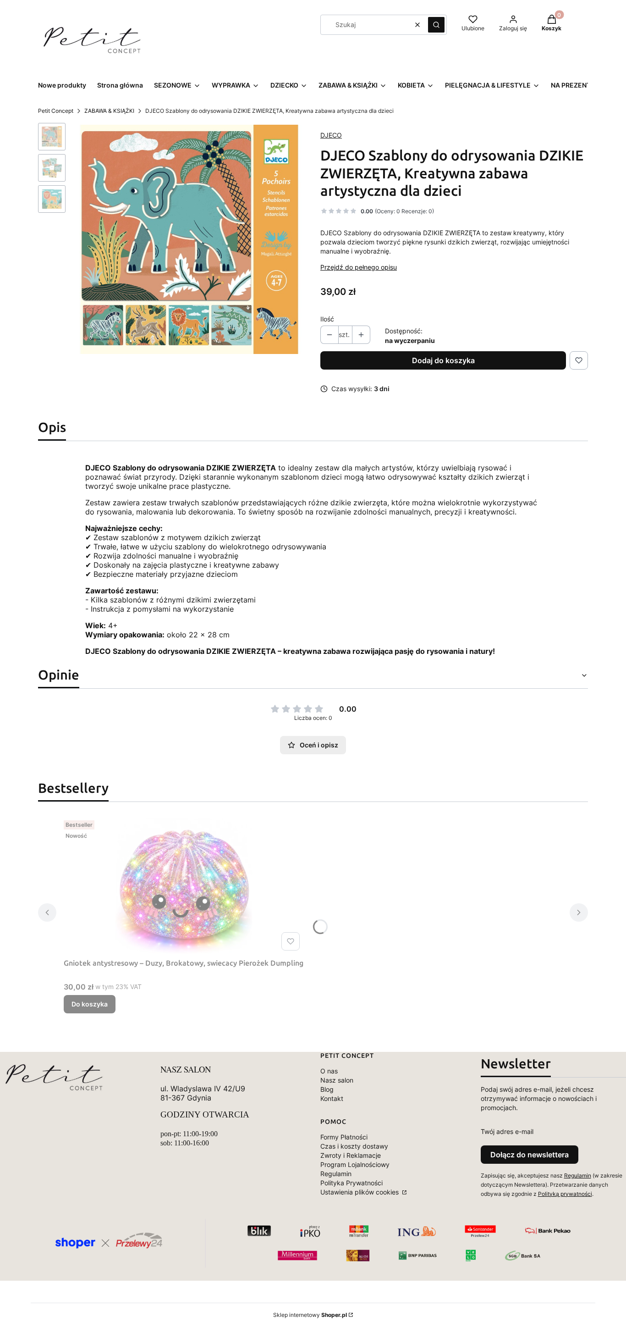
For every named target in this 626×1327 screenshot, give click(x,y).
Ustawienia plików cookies (360, 1192)
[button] (436, 25)
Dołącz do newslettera (529, 1154)
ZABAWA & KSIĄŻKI (109, 110)
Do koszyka (89, 1004)
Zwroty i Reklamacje (350, 1155)
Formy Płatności (344, 1137)
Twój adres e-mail (507, 1131)
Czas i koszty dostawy (354, 1146)
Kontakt (331, 1098)
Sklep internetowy (310, 1314)
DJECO (331, 135)
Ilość (327, 319)
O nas (329, 1071)
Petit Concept (55, 110)
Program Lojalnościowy (355, 1164)
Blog (327, 1089)
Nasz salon (336, 1080)
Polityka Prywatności (351, 1183)
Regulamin (335, 1174)
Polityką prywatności (565, 1193)
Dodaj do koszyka (443, 360)
